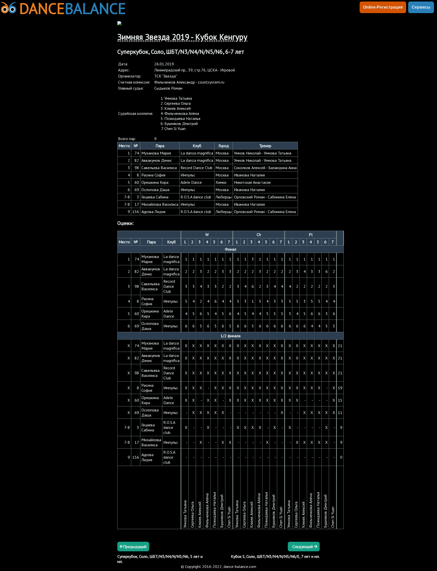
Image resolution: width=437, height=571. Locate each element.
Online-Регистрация (383, 7)
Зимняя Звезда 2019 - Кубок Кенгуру (182, 37)
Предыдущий (134, 546)
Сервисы (421, 7)
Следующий (303, 546)
